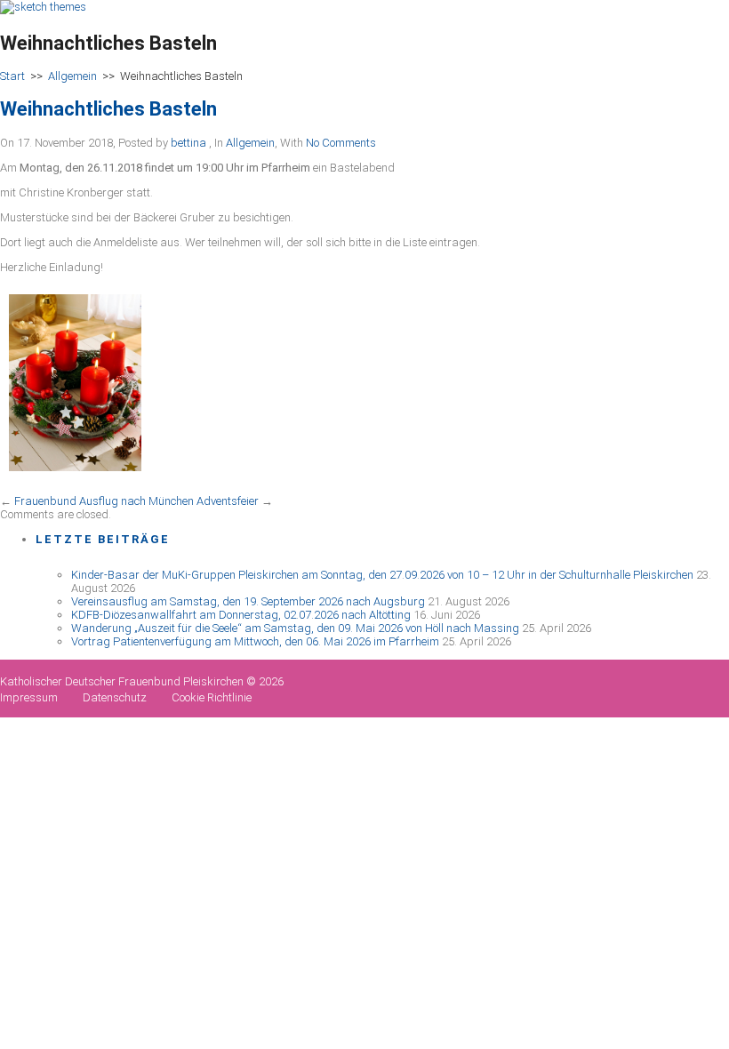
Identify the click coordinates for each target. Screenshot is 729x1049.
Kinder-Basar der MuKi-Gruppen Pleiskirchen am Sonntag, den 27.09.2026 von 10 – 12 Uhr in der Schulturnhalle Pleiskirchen (382, 574)
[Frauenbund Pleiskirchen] (43, 6)
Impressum (29, 697)
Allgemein (72, 76)
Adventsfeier (227, 501)
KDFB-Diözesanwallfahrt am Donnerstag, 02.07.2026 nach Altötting (241, 614)
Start (12, 76)
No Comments (341, 142)
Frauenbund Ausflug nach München (104, 501)
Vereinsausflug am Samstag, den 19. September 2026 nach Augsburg (248, 601)
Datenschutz (115, 697)
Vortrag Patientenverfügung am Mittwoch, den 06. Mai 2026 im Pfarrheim (255, 641)
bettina (188, 142)
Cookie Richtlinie (212, 697)
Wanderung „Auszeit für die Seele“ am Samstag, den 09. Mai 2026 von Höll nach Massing (295, 628)
